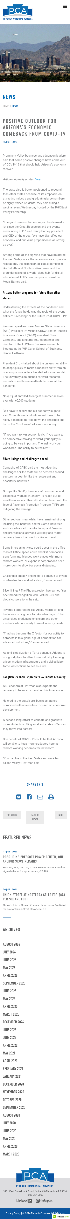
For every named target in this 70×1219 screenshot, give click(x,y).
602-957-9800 (35, 1194)
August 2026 (11, 945)
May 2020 (9, 1139)
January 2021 (12, 1077)
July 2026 (9, 953)
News (15, 106)
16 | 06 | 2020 (10, 141)
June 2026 (9, 960)
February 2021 (13, 1069)
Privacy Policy (13, 1213)
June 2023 (9, 1030)
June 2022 (9, 1038)
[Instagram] (45, 1201)
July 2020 (9, 1123)
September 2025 (14, 984)
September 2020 (14, 1108)
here (37, 179)
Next (61, 815)
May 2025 (9, 999)
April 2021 (10, 1061)
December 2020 (13, 1085)
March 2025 (11, 1015)
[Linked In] (24, 1201)
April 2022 (10, 1046)
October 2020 (12, 1100)
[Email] (40, 797)
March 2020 (11, 1155)
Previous (12, 815)
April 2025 (10, 1007)
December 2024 (13, 1022)
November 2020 (13, 1092)
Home (6, 106)
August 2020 (11, 1116)
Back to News (35, 817)
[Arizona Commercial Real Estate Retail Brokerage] (18, 12)
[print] (51, 797)
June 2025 (9, 991)
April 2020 (10, 1147)
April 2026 (10, 976)
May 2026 (9, 968)
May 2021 (9, 1054)
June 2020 (9, 1131)
